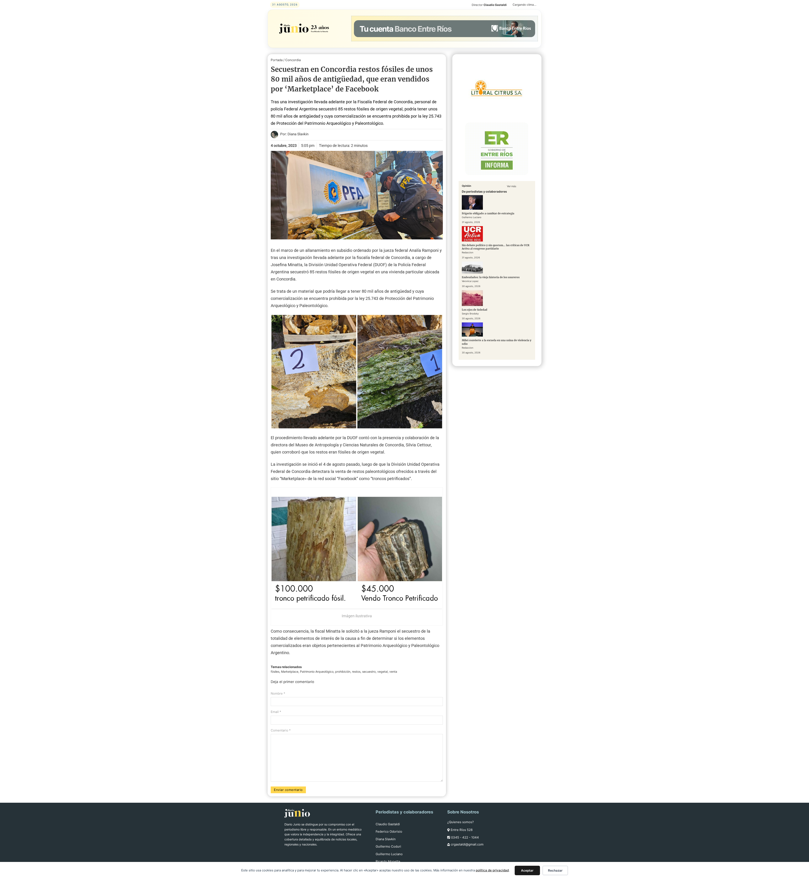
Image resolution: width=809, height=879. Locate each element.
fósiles (275, 671)
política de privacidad (492, 870)
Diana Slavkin (386, 839)
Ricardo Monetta (388, 861)
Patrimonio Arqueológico (317, 671)
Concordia (293, 60)
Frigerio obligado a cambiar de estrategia (488, 213)
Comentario (281, 730)
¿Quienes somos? (460, 822)
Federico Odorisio (389, 831)
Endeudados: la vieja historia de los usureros (491, 277)
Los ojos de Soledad (474, 309)
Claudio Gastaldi (388, 824)
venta (393, 671)
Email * (276, 712)
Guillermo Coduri (388, 846)
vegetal (382, 671)
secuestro (369, 671)
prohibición (342, 671)
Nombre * (278, 693)
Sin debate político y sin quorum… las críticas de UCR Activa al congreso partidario (495, 246)
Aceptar (527, 870)
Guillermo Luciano (389, 854)
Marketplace (289, 671)
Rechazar (555, 870)
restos (356, 671)
